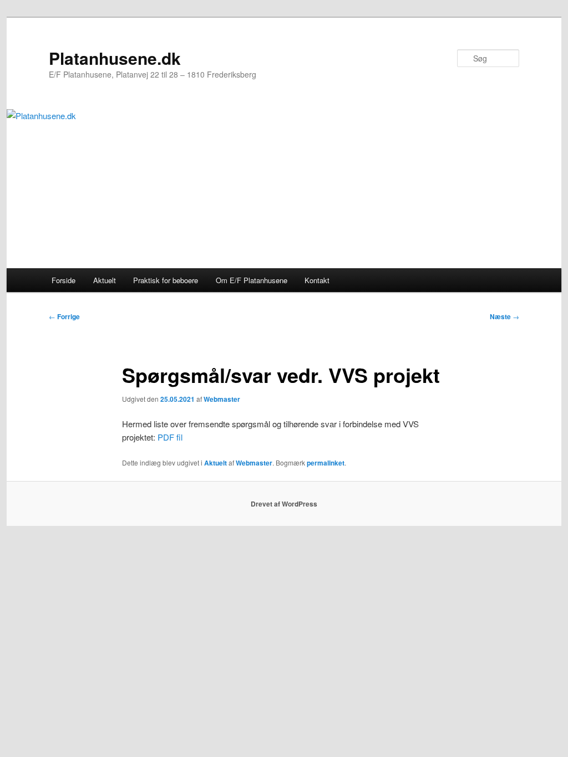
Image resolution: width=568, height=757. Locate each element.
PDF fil (170, 437)
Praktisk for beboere (165, 280)
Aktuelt (104, 280)
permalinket (325, 463)
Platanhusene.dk (115, 58)
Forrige (64, 316)
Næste (504, 316)
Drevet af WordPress (284, 504)
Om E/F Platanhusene (251, 280)
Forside (63, 280)
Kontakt (317, 280)
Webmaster (222, 399)
